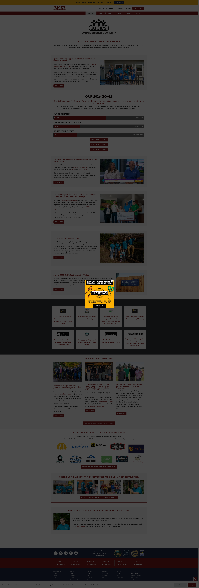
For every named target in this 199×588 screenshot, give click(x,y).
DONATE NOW (99, 306)
